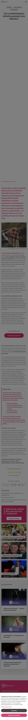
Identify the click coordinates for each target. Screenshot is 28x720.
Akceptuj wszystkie (14, 715)
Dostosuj (14, 710)
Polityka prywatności (6, 706)
